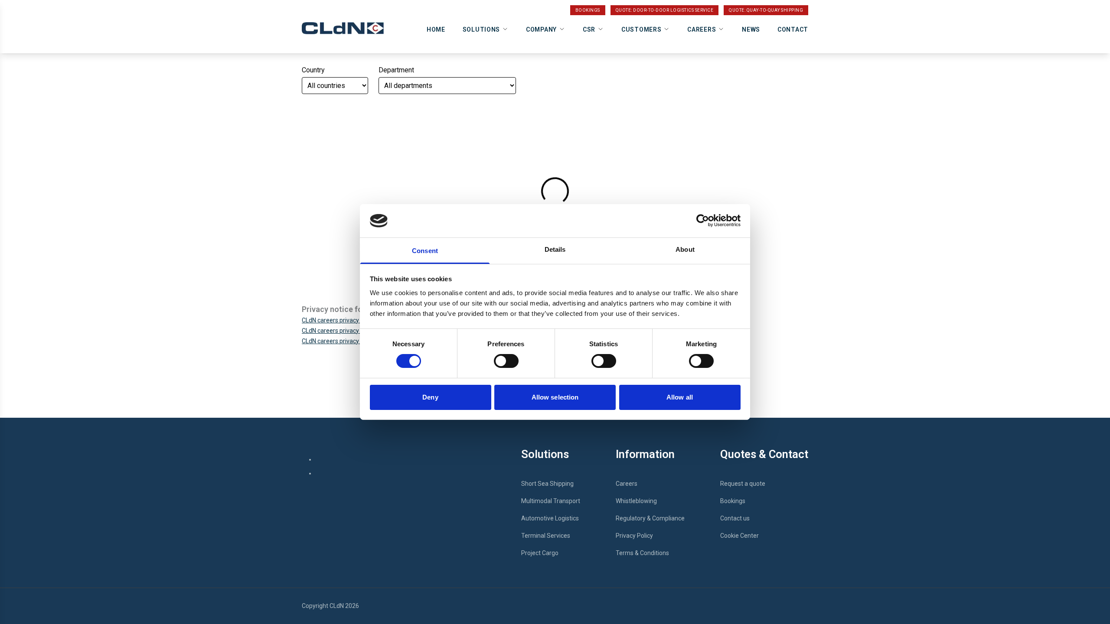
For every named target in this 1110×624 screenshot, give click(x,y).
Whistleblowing (636, 500)
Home (436, 29)
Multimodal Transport (550, 500)
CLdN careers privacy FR (334, 330)
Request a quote (742, 483)
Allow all (679, 397)
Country (313, 70)
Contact (792, 29)
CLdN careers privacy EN (335, 320)
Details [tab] (555, 249)
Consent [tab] (425, 250)
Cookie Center (739, 535)
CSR (589, 29)
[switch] (506, 361)
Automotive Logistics (550, 518)
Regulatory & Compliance (650, 518)
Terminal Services (545, 535)
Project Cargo (539, 552)
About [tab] (685, 249)
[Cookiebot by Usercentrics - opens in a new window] (703, 220)
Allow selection (555, 397)
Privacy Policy (634, 535)
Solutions (481, 29)
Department (396, 70)
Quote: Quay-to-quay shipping (766, 10)
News (751, 29)
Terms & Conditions (642, 552)
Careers (701, 29)
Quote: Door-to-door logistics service (665, 10)
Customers (641, 29)
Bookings (587, 10)
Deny (430, 397)
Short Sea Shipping (547, 483)
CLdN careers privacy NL (334, 341)
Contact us (735, 518)
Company (541, 29)
